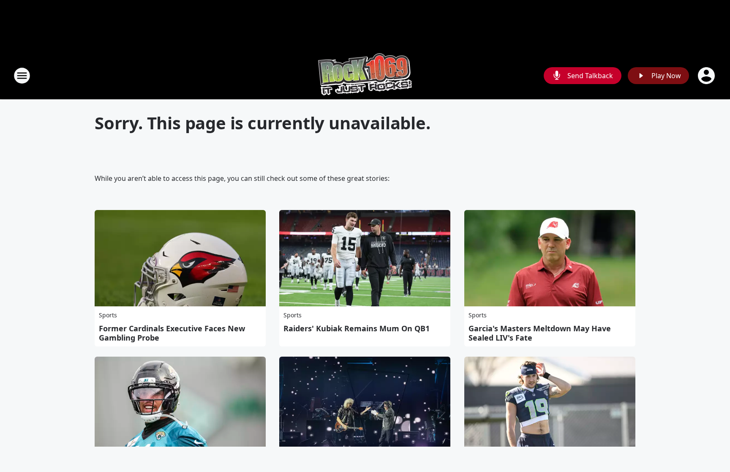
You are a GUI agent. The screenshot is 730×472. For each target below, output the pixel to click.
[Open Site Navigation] (22, 75)
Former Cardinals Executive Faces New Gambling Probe (172, 333)
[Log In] (707, 75)
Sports (108, 315)
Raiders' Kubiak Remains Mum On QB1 (356, 328)
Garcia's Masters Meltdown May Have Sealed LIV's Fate (540, 333)
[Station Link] (365, 75)
